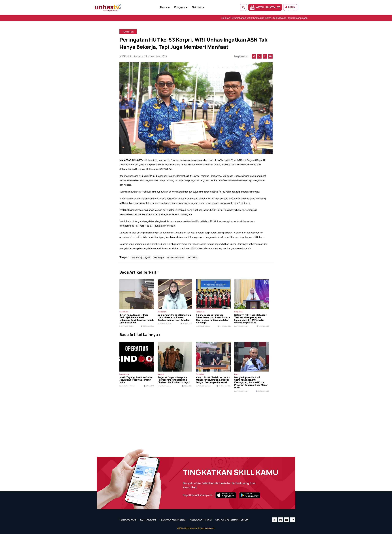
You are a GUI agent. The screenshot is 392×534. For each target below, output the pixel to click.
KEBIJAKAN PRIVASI (201, 519)
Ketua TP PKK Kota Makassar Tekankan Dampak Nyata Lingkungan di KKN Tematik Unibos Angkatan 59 (250, 319)
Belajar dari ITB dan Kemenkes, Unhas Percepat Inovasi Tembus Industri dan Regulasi (175, 317)
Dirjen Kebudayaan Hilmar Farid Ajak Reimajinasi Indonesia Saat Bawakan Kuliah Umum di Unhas (136, 319)
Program (179, 7)
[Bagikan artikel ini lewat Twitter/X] (259, 56)
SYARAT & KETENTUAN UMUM (231, 519)
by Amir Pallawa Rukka (126, 386)
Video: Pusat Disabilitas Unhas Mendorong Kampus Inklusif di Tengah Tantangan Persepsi (213, 380)
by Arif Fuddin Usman (126, 326)
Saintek (196, 7)
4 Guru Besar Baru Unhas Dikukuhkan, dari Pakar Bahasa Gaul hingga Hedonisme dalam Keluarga (213, 319)
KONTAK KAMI (148, 519)
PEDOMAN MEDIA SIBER (173, 519)
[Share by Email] (270, 56)
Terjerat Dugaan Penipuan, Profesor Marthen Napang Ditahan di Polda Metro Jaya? (174, 380)
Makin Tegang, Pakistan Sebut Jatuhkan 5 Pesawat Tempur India (136, 380)
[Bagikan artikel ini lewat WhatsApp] (265, 56)
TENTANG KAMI (127, 519)
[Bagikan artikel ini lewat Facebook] (254, 56)
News (163, 7)
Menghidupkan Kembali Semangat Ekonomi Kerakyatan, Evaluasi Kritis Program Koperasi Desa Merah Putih (251, 382)
